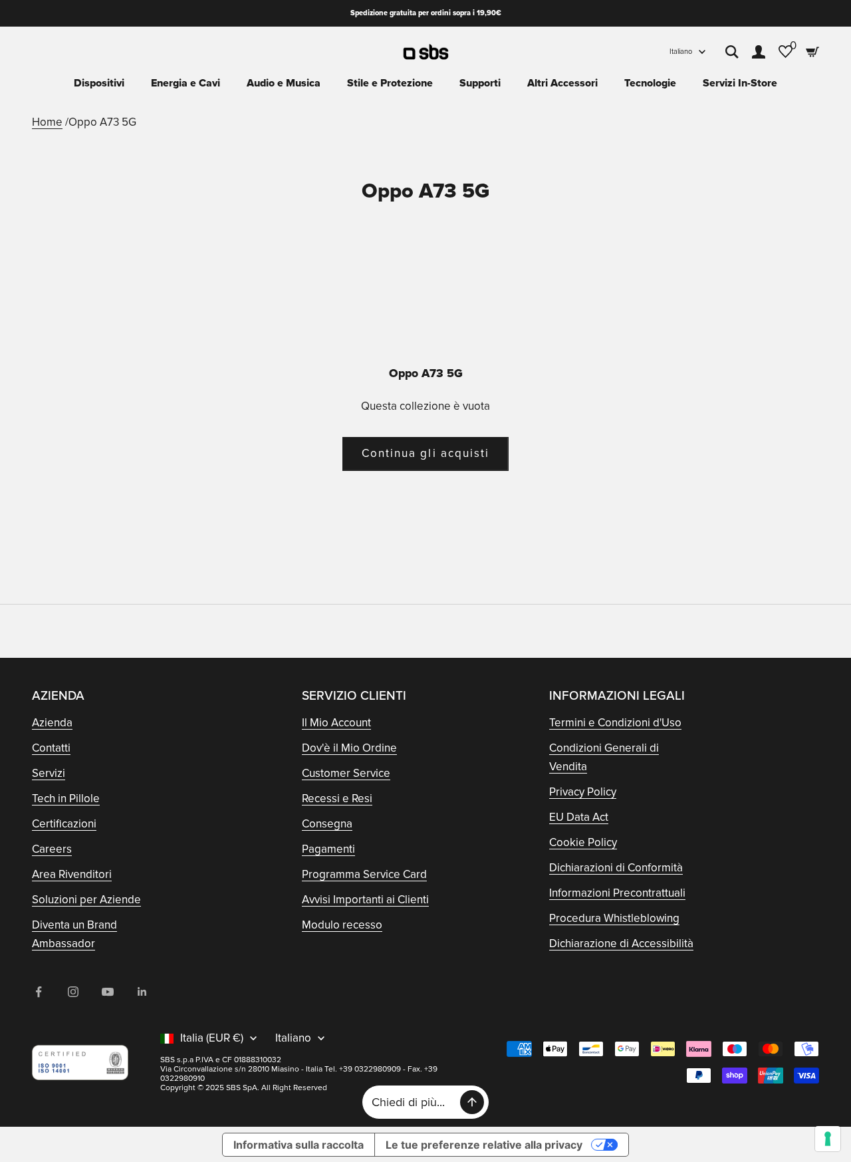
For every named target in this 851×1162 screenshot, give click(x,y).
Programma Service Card (364, 874)
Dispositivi (99, 83)
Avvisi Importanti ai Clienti (365, 900)
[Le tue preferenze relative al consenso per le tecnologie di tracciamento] (827, 1138)
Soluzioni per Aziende (86, 900)
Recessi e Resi (337, 798)
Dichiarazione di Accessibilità (621, 943)
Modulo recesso (342, 925)
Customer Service (346, 773)
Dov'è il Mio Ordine (349, 748)
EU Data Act (578, 817)
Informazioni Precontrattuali (617, 893)
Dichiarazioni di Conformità (616, 868)
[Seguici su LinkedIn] (142, 991)
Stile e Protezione (390, 83)
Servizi (48, 773)
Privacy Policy (582, 792)
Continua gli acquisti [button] (425, 453)
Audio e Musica (283, 83)
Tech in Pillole (66, 798)
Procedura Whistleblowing (614, 918)
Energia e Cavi (185, 83)
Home (47, 122)
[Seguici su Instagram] (73, 991)
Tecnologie (650, 83)
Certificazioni (64, 824)
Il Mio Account (336, 723)
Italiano (680, 51)
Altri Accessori (562, 83)
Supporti (480, 83)
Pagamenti (328, 849)
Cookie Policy (583, 842)
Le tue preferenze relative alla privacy (484, 1144)
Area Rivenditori (72, 874)
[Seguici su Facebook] (38, 991)
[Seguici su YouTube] (107, 991)
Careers (52, 849)
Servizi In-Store (740, 83)
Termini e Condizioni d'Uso (615, 723)
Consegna (327, 824)
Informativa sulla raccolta (298, 1144)
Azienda (52, 723)
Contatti (51, 748)
